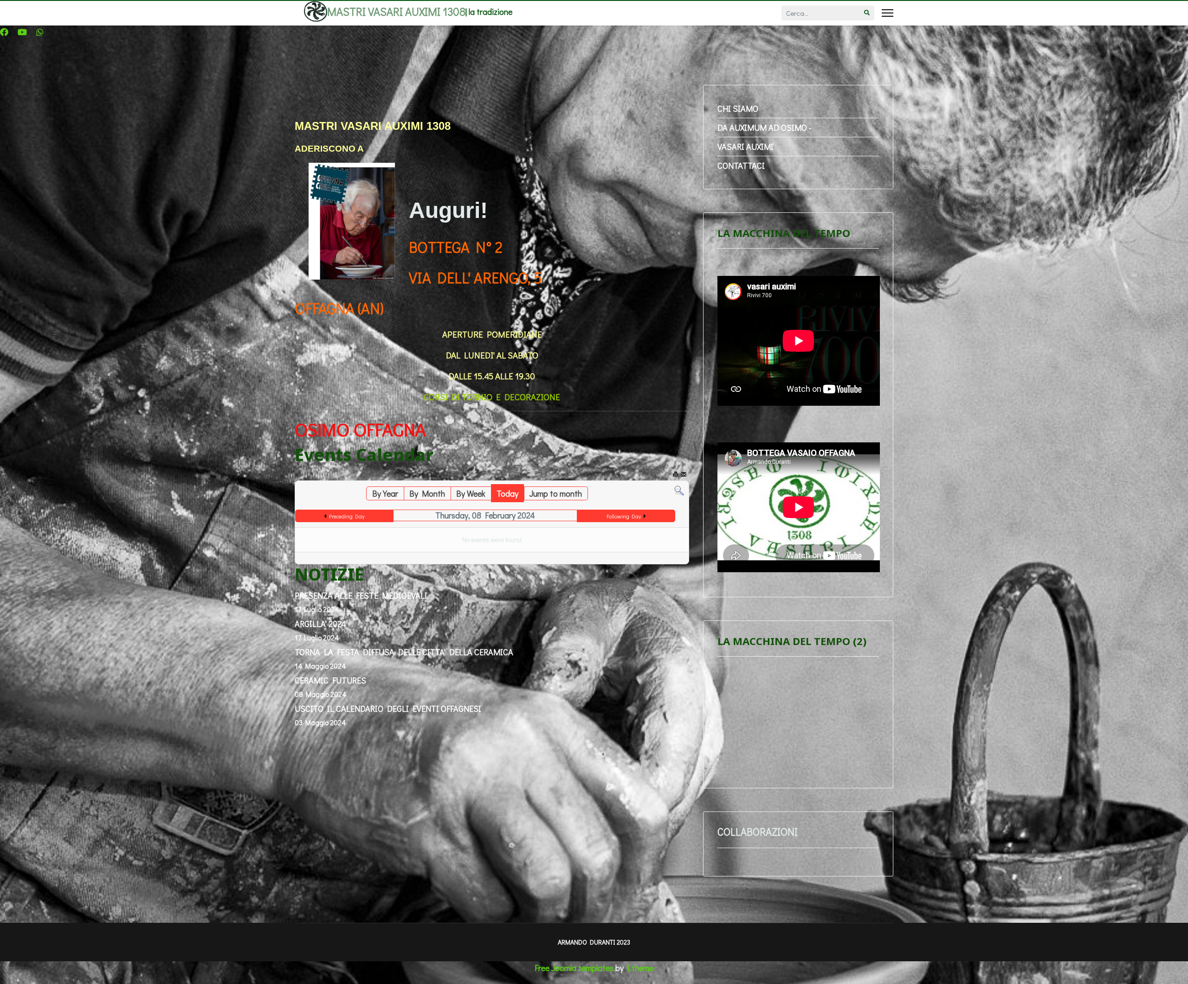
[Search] (679, 491)
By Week (470, 493)
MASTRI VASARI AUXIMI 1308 (396, 11)
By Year (385, 493)
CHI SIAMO (737, 108)
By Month (427, 493)
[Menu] (887, 13)
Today (507, 493)
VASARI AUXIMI (745, 146)
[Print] (675, 476)
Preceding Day (346, 516)
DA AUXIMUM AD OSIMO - (764, 127)
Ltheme (640, 967)
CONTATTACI (741, 165)
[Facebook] (4, 32)
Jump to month (555, 493)
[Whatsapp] (40, 32)
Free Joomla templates (574, 967)
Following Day (624, 516)
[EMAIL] (683, 476)
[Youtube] (22, 32)
